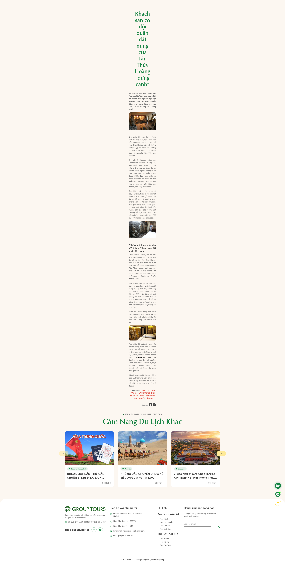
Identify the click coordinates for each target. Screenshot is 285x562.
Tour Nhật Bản (165, 529)
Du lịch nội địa (168, 534)
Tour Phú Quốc (165, 545)
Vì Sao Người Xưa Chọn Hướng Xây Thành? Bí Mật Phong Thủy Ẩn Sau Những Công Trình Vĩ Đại (195, 476)
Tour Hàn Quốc (165, 519)
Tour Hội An (164, 542)
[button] (63, 453)
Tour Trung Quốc (166, 522)
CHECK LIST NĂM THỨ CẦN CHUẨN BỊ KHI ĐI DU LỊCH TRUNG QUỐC (85, 476)
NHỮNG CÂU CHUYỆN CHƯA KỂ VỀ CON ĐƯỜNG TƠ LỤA (141, 475)
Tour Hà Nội (164, 539)
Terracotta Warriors (145, 357)
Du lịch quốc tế (168, 514)
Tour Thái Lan (165, 526)
